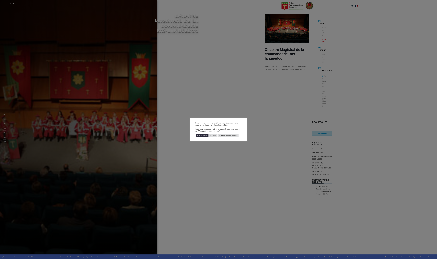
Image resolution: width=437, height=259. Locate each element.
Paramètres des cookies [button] (228, 135)
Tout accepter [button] (202, 135)
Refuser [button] (213, 135)
